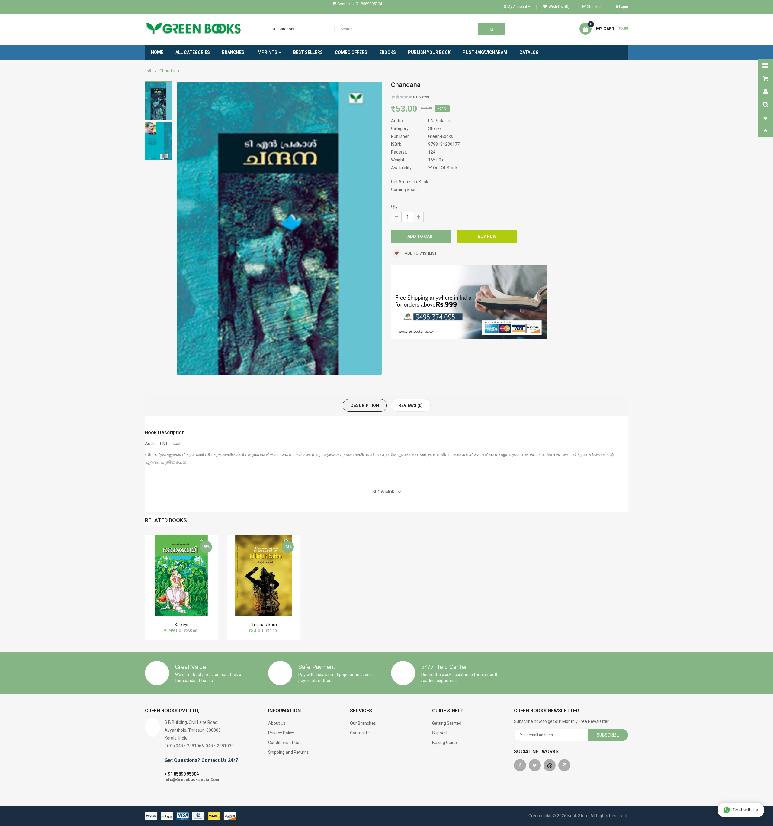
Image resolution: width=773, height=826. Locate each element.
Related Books (166, 520)
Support (439, 732)
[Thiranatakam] (263, 575)
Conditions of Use (285, 742)
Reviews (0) (411, 405)
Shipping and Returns (288, 752)
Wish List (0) (558, 7)
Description (365, 405)
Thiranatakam (263, 624)
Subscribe (608, 735)
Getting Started (446, 723)
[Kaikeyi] (181, 575)
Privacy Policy (281, 732)
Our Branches (363, 723)
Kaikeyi (181, 624)
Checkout (595, 7)
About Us (277, 723)
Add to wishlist (420, 253)
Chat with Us (745, 810)
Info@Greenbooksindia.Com (192, 779)
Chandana (169, 71)
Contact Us (360, 732)
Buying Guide (444, 742)
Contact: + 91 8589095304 (359, 4)
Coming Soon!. (405, 189)
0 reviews (421, 97)
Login (623, 7)
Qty (394, 206)
